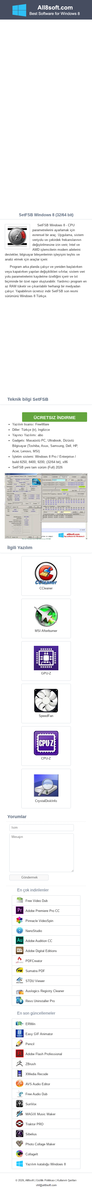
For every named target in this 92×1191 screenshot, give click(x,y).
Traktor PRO (34, 1124)
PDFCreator (34, 961)
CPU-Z (46, 758)
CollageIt (32, 1154)
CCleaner (46, 588)
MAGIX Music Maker (40, 1114)
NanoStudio (34, 931)
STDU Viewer (35, 981)
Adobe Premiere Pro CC (43, 911)
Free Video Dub (37, 901)
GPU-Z (46, 673)
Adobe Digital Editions (41, 951)
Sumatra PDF (35, 971)
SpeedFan (46, 716)
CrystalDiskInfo (46, 801)
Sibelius (31, 1134)
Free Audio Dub (36, 1094)
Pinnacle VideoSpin (39, 921)
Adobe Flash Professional (44, 1054)
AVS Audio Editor (38, 1084)
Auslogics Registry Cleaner (45, 991)
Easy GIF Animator (39, 1034)
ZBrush (31, 1064)
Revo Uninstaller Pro (40, 1001)
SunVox (31, 1104)
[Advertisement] (46, 68)
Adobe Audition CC (39, 941)
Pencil (30, 1044)
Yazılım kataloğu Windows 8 (46, 1164)
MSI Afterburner (46, 631)
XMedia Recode (37, 1074)
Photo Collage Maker (40, 1144)
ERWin (30, 1024)
